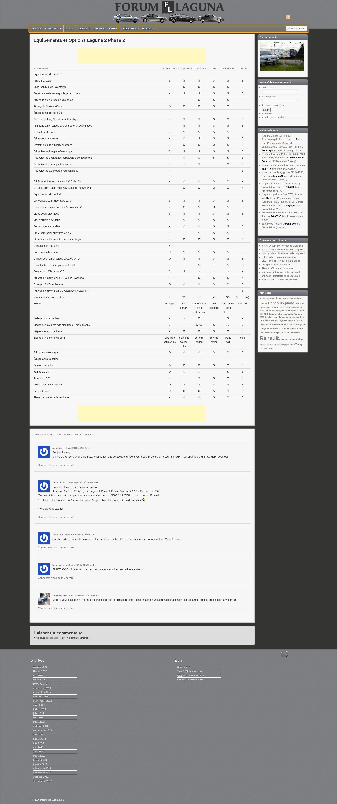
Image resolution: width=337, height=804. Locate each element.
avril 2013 (38, 751)
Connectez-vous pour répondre (56, 464)
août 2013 (39, 734)
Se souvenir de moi (275, 105)
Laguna (282, 320)
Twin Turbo (268, 348)
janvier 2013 (40, 764)
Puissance (295, 332)
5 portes (270, 298)
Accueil (37, 28)
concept (263, 303)
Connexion (183, 667)
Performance (271, 332)
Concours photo (281, 303)
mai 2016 (38, 675)
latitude (269, 324)
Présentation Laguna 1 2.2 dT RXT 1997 (283, 212)
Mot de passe (269, 96)
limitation (291, 324)
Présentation (274, 143)
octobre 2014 (41, 696)
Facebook (148, 28)
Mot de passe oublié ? (274, 117)
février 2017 (40, 671)
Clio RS (291, 298)
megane (301, 324)
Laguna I (70, 28)
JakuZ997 (276, 216)
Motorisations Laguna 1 (290, 245)
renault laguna (286, 339)
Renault (269, 338)
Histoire (281, 317)
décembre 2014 (42, 688)
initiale (296, 317)
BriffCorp (267, 150)
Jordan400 (267, 223)
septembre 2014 (42, 700)
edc (275, 317)
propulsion (283, 332)
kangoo (274, 320)
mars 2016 (39, 679)
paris (262, 332)
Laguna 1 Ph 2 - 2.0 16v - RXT (278, 146)
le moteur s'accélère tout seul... (279, 165)
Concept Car (53, 28)
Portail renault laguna (52, 800)
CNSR (298, 298)
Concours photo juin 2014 (277, 311)
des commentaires (190, 675)
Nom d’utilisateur (270, 87)
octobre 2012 (41, 776)
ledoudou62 (277, 176)
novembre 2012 (42, 772)
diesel (270, 317)
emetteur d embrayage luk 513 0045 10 (282, 172)
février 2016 (40, 683)
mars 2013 (39, 755)
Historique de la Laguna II (291, 249)
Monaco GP (278, 328)
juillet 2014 (39, 709)
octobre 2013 (41, 726)
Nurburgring (297, 328)
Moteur (281, 168)
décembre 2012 (42, 768)
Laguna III (99, 28)
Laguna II (84, 28)
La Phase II (285, 264)
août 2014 (39, 705)
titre (278, 344)
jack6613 (266, 198)
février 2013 (40, 759)
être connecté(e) (53, 638)
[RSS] (288, 17)
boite (285, 298)
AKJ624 (290, 187)
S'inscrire (267, 113)
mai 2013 (38, 747)
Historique (287, 268)
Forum (112, 28)
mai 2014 (38, 717)
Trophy (284, 344)
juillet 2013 (39, 738)
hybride (289, 317)
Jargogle (290, 205)
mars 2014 (39, 721)
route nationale (267, 344)
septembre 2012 (42, 781)
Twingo (291, 344)
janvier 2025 (40, 667)
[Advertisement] (142, 56)
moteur (287, 328)
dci (266, 317)
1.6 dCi (263, 298)
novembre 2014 (42, 692)
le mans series (279, 324)
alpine (278, 298)
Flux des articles (189, 671)
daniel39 (266, 168)
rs (275, 344)
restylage (298, 339)
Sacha (299, 139)
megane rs (266, 328)
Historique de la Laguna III (286, 272)
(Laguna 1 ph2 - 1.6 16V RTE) (277, 194)
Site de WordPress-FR (190, 679)
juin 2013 (38, 743)
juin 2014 (38, 713)
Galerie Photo (129, 28)
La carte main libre (286, 257)
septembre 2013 (42, 730)
